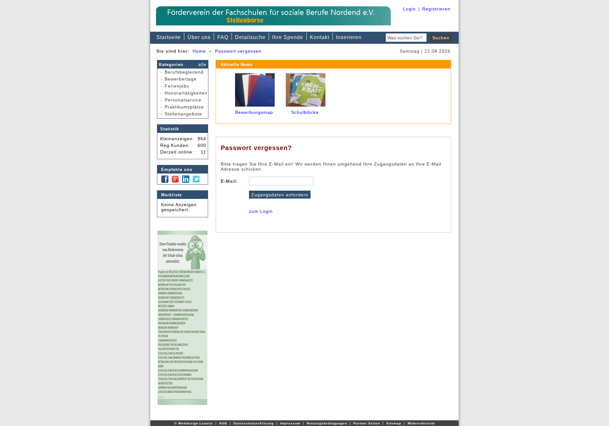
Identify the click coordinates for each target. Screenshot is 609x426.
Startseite (168, 37)
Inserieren (349, 37)
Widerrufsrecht (421, 423)
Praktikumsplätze (183, 106)
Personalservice (182, 99)
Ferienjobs (176, 85)
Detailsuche (250, 37)
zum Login (261, 211)
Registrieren (436, 8)
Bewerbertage (180, 79)
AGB (223, 423)
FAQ (222, 37)
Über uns (199, 37)
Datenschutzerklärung (253, 423)
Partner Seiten (366, 423)
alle (202, 64)
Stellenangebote (182, 113)
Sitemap (393, 423)
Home (199, 51)
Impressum (290, 423)
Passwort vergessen (238, 51)
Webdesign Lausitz (195, 423)
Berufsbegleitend (183, 72)
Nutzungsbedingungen (327, 423)
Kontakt (319, 37)
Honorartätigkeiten (185, 92)
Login (409, 8)
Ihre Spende (287, 37)
